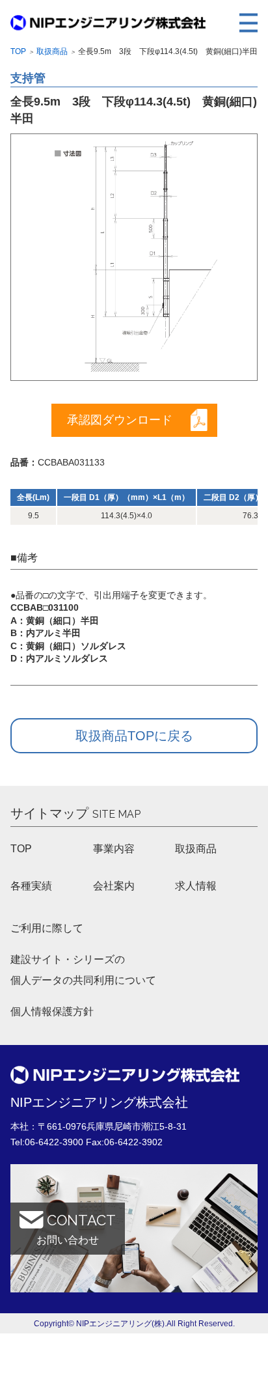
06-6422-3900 (54, 1142)
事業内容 (114, 848)
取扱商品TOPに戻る (134, 736)
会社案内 (114, 885)
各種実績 (31, 885)
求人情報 (196, 885)
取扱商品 (52, 51)
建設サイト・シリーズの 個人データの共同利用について (83, 970)
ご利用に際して (46, 928)
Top (18, 51)
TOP (21, 848)
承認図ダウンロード (119, 419)
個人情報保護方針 (52, 1011)
